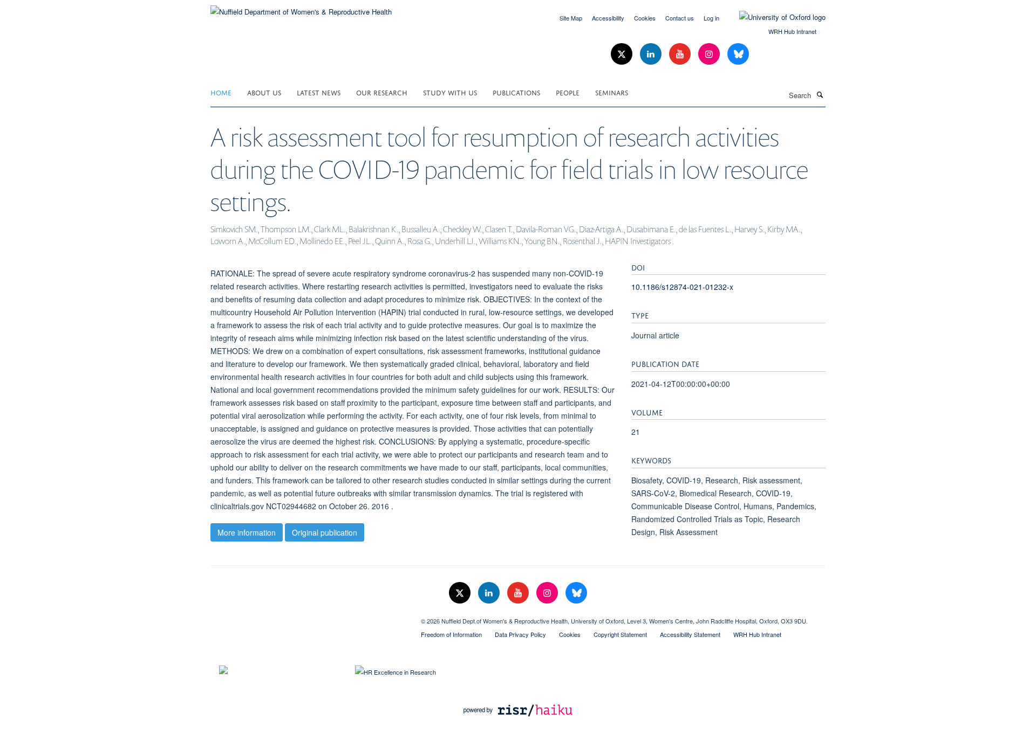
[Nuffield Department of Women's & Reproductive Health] (301, 8)
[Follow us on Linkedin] (652, 54)
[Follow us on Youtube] (681, 54)
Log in (711, 17)
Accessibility (608, 17)
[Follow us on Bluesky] (738, 54)
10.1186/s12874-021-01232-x (682, 286)
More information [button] (246, 532)
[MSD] (307, 617)
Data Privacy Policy (520, 634)
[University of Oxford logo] (774, 17)
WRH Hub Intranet (792, 31)
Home (220, 92)
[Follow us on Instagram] (710, 54)
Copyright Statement (620, 634)
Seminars (611, 92)
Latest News (318, 92)
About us (264, 92)
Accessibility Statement (690, 634)
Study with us (450, 92)
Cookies (645, 17)
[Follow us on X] (623, 54)
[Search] (820, 94)
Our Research (381, 92)
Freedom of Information (451, 634)
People (568, 92)
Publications (516, 92)
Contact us (679, 17)
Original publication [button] (324, 532)
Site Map (571, 17)
